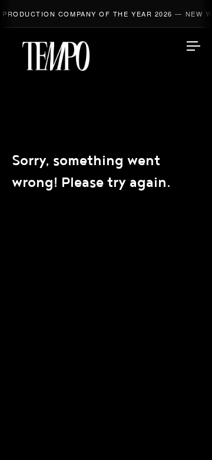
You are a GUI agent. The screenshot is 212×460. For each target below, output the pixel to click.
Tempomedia (56, 56)
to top (182, 430)
